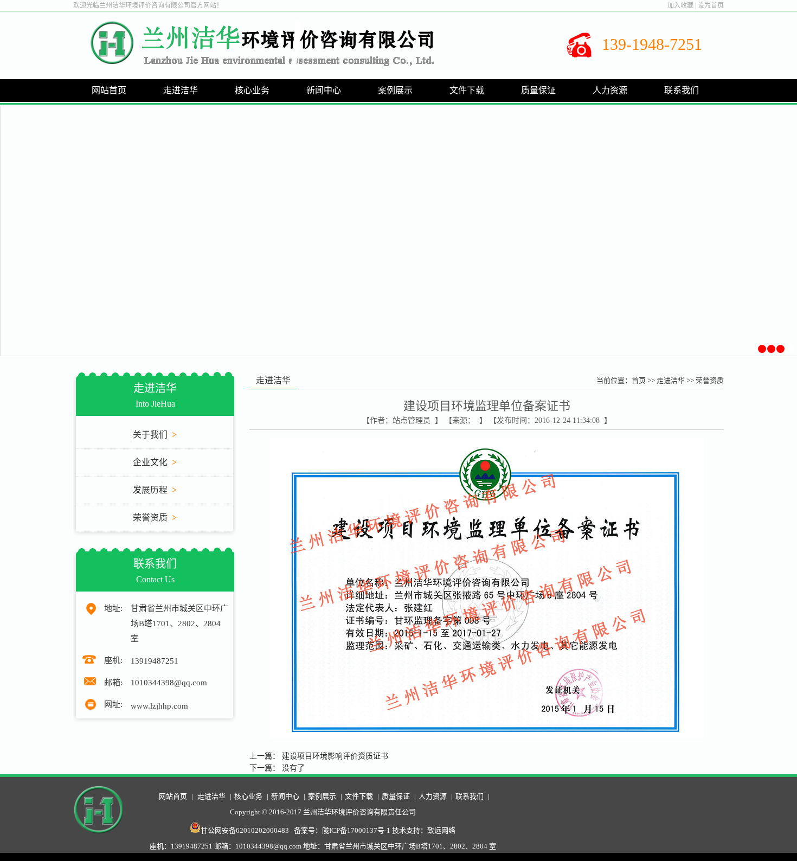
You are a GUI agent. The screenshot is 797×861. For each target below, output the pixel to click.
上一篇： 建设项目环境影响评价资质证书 (318, 756)
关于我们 (155, 434)
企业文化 (155, 462)
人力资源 (433, 796)
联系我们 (469, 796)
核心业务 (248, 796)
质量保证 (396, 796)
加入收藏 (680, 5)
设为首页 (711, 5)
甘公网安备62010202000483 (245, 830)
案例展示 (322, 796)
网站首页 (109, 90)
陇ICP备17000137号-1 (356, 830)
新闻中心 (285, 796)
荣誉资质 (155, 517)
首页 (639, 380)
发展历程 (155, 489)
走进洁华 (671, 380)
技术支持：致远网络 (423, 830)
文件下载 (359, 796)
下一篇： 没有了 (277, 768)
